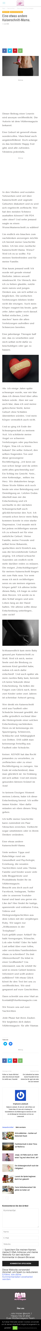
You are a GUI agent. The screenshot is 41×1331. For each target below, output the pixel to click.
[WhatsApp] (20, 50)
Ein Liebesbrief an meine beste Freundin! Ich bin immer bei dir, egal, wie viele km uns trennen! (30, 1078)
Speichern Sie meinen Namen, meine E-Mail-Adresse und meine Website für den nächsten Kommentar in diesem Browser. (20, 1253)
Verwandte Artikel (7, 1127)
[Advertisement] (20, 37)
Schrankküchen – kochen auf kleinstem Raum (26, 1134)
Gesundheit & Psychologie (25, 8)
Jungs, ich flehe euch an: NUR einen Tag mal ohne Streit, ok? (26, 1156)
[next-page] (7, 1198)
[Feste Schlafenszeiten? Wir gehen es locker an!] (8, 1190)
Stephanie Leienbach (20, 1104)
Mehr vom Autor (21, 1127)
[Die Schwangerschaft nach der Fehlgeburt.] (8, 1168)
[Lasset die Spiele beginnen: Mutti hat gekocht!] (8, 1179)
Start (3, 8)
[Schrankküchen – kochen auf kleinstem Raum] (8, 1136)
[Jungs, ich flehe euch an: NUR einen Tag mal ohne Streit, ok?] (8, 1157)
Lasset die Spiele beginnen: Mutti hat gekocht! (25, 1177)
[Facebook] (4, 50)
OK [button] (15, 1328)
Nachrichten (11, 8)
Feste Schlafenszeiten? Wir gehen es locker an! (25, 1188)
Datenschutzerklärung (27, 1328)
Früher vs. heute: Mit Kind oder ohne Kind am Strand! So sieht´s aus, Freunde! (10, 1076)
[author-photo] (20, 1100)
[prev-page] (3, 1198)
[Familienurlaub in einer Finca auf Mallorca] (8, 1146)
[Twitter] (10, 50)
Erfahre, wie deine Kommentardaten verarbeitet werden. (17, 1277)
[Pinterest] (15, 50)
